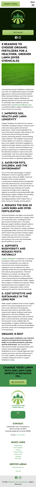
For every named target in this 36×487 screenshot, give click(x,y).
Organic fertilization (9, 259)
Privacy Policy (18, 452)
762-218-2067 (18, 32)
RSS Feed (18, 458)
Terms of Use (18, 454)
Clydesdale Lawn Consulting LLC (18, 482)
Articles (18, 450)
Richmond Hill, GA (18, 467)
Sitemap (18, 456)
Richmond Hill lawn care (23, 105)
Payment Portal (10, 4)
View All (18, 471)
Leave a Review (18, 448)
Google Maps (18, 445)
